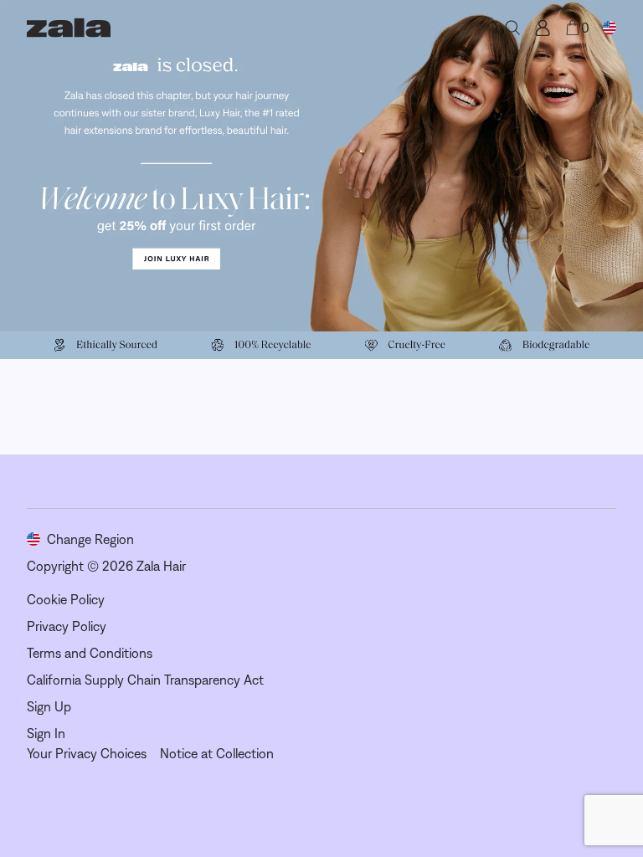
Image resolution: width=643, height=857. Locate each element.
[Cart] (572, 27)
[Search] (512, 27)
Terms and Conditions (89, 652)
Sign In (46, 733)
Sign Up (49, 706)
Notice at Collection (217, 753)
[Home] (69, 28)
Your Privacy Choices (87, 753)
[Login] (542, 27)
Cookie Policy (66, 599)
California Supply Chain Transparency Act (145, 679)
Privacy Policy (66, 626)
